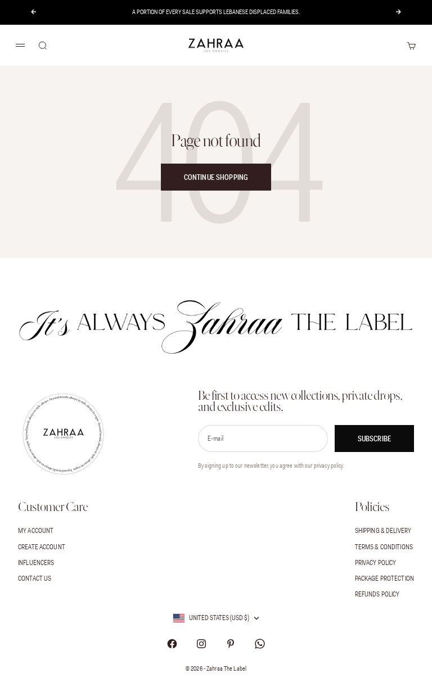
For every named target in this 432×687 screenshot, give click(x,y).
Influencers (36, 562)
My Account (35, 530)
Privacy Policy (376, 562)
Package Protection (384, 578)
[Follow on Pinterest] (230, 643)
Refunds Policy (377, 594)
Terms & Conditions (384, 547)
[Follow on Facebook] (172, 643)
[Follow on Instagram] (201, 643)
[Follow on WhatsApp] (260, 643)
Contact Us (34, 578)
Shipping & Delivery (383, 530)
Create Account (41, 547)
